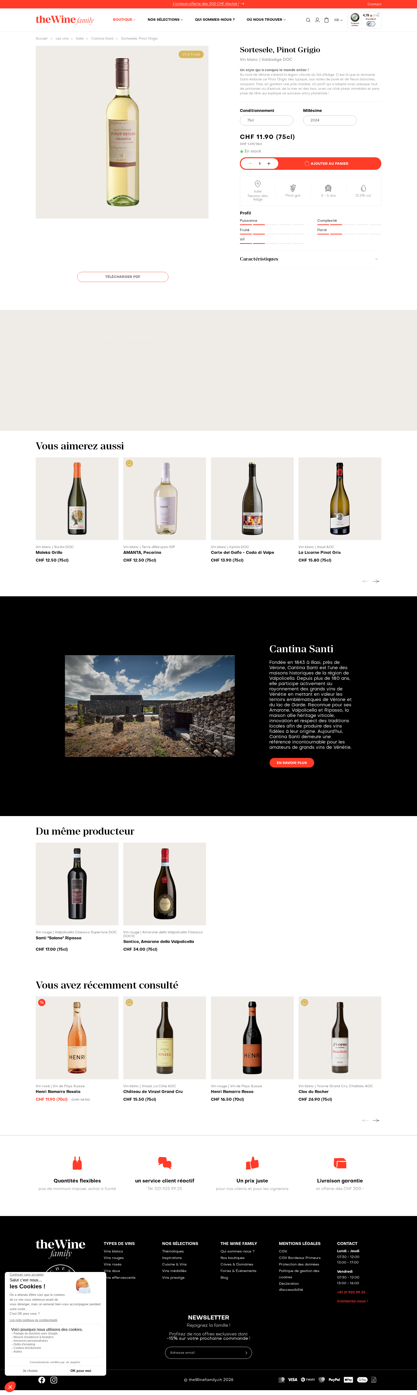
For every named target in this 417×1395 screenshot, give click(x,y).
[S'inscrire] (309, 725)
